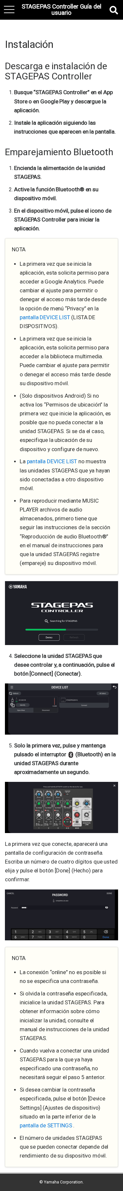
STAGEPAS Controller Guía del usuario (61, 10)
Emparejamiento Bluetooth (59, 152)
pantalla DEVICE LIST (45, 317)
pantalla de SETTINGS (46, 1125)
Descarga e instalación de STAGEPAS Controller (56, 71)
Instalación (29, 44)
